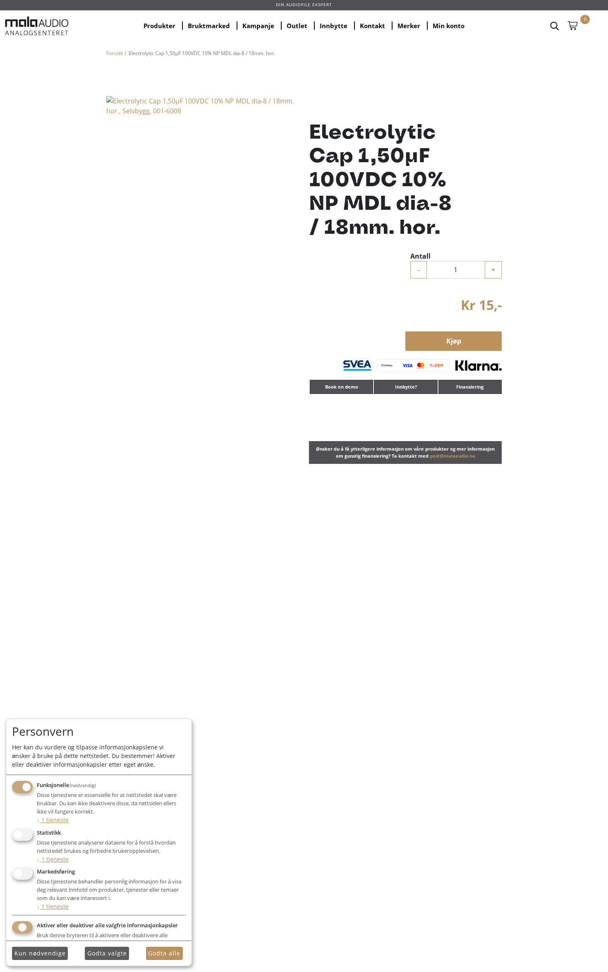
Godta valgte (107, 953)
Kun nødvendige (40, 953)
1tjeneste (53, 820)
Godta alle (164, 953)
